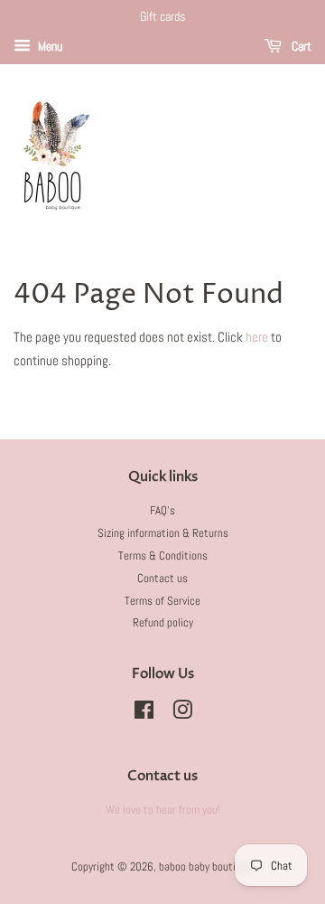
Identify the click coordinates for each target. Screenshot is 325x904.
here (257, 336)
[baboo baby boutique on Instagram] (182, 714)
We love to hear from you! (163, 810)
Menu (48, 46)
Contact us (162, 578)
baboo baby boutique (205, 867)
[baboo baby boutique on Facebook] (144, 714)
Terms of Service (162, 601)
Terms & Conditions (163, 556)
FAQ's (162, 511)
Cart (300, 46)
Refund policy (163, 623)
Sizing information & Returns (163, 533)
